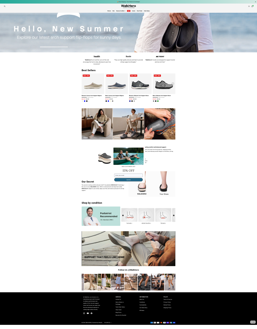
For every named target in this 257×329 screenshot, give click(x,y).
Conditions (142, 302)
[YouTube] (88, 313)
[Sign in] (249, 6)
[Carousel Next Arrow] (173, 216)
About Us (142, 299)
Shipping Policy (167, 307)
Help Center (119, 309)
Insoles (133, 11)
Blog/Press (118, 312)
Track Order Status (120, 307)
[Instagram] (84, 313)
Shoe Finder (139, 11)
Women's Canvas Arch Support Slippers (92, 95)
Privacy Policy (167, 302)
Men (114, 11)
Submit (128, 179)
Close (255, 2)
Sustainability (143, 305)
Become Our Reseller (121, 315)
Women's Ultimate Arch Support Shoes (139, 95)
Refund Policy (167, 305)
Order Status (147, 11)
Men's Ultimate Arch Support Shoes (162, 95)
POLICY (166, 297)
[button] (84, 32)
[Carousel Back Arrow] (123, 216)
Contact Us (118, 299)
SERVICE (118, 297)
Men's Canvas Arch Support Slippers (114, 95)
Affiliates (142, 310)
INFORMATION (144, 297)
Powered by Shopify (97, 322)
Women (109, 11)
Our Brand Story (143, 307)
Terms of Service (168, 299)
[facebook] (91, 313)
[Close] (143, 148)
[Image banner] (128, 32)
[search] (4, 6)
